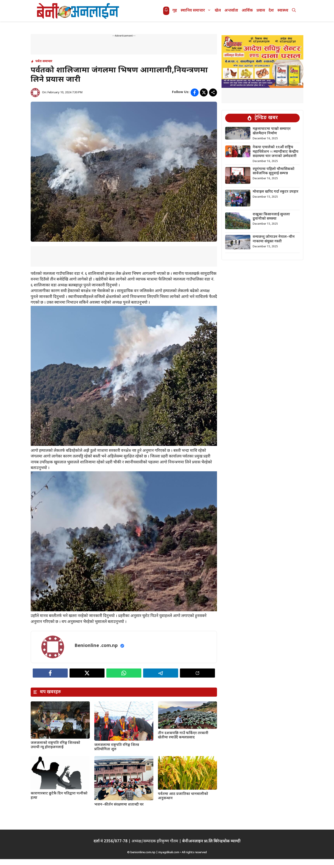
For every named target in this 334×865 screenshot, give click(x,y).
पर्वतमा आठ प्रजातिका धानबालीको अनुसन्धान (183, 796)
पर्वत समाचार (43, 61)
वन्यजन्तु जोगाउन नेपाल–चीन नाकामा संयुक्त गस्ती (274, 239)
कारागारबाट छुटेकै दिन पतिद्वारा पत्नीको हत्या (59, 795)
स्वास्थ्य (282, 10)
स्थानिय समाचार (193, 10)
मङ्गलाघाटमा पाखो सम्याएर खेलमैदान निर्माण (272, 131)
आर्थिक (247, 10)
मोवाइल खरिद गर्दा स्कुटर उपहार (275, 191)
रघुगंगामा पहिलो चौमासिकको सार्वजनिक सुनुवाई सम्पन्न (273, 171)
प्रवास (261, 10)
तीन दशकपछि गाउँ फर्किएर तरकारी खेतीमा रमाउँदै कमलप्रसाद (183, 735)
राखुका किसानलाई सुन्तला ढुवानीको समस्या (271, 216)
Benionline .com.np (96, 646)
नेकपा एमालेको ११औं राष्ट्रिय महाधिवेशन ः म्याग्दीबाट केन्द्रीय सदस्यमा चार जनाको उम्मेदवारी (275, 152)
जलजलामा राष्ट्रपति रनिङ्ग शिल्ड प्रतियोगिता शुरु (116, 747)
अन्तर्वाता (231, 10)
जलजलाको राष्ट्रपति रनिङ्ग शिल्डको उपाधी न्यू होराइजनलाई (55, 745)
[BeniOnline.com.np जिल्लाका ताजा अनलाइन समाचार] (78, 11)
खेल (218, 10)
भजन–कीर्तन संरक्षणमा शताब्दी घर (119, 804)
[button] (294, 11)
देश (271, 10)
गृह (174, 10)
